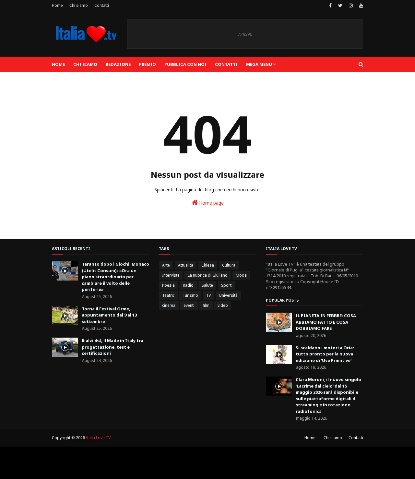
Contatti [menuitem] (226, 64)
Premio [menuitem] (147, 64)
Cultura (228, 265)
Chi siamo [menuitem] (85, 64)
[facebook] (330, 5)
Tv (208, 295)
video (223, 305)
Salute (207, 285)
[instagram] (350, 5)
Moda (241, 275)
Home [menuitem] (58, 64)
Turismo (190, 295)
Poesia (168, 285)
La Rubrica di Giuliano (208, 275)
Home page (211, 203)
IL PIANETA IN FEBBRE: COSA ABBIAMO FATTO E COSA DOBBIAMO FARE (326, 322)
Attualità (185, 265)
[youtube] (360, 5)
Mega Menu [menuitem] (259, 64)
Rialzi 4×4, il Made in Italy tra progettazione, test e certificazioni (112, 347)
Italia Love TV (98, 437)
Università (228, 295)
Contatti (101, 5)
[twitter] (340, 5)
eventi (189, 305)
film (206, 305)
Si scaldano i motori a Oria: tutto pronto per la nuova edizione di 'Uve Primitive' (325, 354)
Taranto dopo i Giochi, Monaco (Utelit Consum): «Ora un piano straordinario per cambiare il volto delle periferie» (115, 276)
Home (57, 5)
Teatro (168, 295)
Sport (226, 285)
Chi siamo (78, 5)
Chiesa (207, 265)
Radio (188, 285)
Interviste (171, 275)
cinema (168, 305)
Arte (166, 265)
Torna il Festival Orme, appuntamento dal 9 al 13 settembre (109, 315)
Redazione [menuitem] (118, 64)
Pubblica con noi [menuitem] (185, 64)
